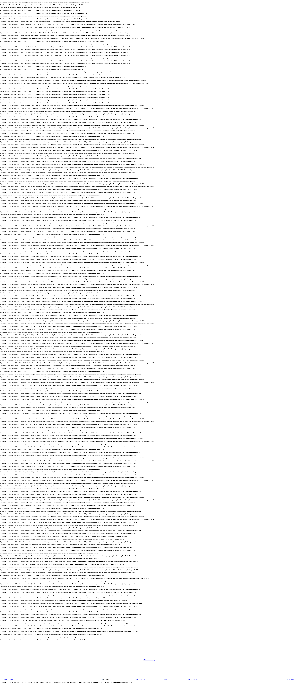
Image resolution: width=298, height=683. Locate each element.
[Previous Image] (8, 679)
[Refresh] (166, 679)
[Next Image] (290, 679)
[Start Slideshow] (140, 679)
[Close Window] (192, 679)
